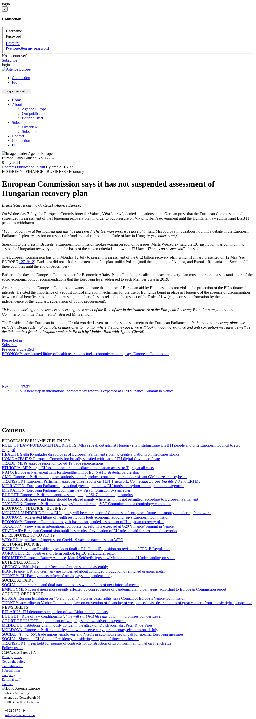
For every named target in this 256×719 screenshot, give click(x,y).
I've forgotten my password (27, 48)
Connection (21, 78)
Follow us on (12, 648)
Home (17, 100)
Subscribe (10, 60)
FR (14, 82)
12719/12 (26, 262)
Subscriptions (11, 670)
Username (14, 31)
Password (13, 36)
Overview (30, 127)
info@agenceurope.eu (20, 715)
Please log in (12, 340)
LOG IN (13, 44)
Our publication (34, 113)
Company (8, 675)
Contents (9, 167)
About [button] (17, 104)
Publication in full (31, 167)
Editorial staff (32, 118)
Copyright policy (14, 661)
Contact (18, 136)
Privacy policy (12, 657)
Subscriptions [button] (22, 122)
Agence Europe (34, 109)
